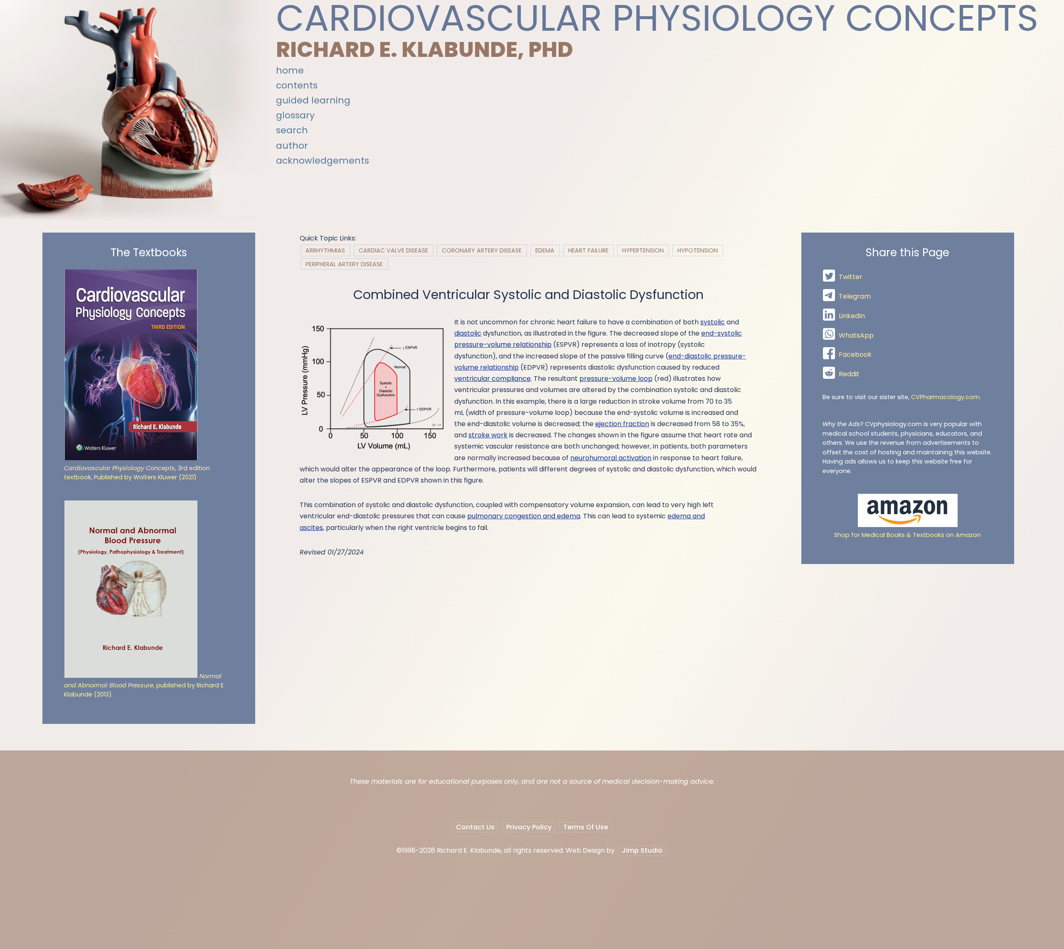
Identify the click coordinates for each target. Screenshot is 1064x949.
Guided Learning (313, 100)
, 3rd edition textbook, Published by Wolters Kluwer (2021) (137, 472)
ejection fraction (622, 424)
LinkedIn (852, 316)
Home (290, 70)
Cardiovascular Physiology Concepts (657, 18)
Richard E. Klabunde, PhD (424, 50)
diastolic (467, 333)
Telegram (855, 296)
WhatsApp (856, 335)
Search (292, 130)
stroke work (487, 435)
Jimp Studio (642, 850)
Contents (297, 85)
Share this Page (907, 253)
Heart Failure (588, 250)
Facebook (855, 355)
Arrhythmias (325, 250)
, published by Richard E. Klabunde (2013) (144, 685)
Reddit (849, 374)
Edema (544, 250)
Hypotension (697, 250)
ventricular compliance (492, 378)
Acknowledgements (322, 160)
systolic (712, 322)
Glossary (295, 115)
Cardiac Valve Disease (393, 250)
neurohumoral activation (610, 458)
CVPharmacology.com (945, 397)
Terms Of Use (585, 827)
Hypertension (643, 250)
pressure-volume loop (616, 378)
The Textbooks (149, 253)
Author (292, 145)
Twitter (850, 277)
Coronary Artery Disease (482, 250)
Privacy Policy (529, 827)
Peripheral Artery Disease (344, 264)
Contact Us (475, 827)
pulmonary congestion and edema (523, 516)
